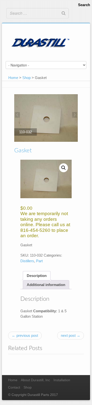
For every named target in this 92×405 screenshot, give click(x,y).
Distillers (27, 261)
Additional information (46, 285)
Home (13, 78)
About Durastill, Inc (35, 380)
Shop (26, 78)
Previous (18, 115)
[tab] (37, 275)
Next (74, 115)
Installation (61, 380)
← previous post (25, 335)
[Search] (63, 13)
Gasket (23, 151)
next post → (70, 335)
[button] (63, 167)
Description (37, 276)
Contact (14, 387)
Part (39, 261)
